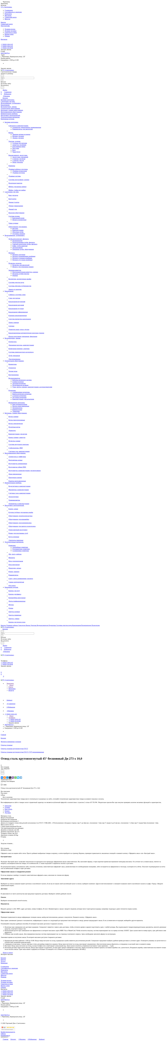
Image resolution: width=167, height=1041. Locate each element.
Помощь (3, 977)
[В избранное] (2, 771)
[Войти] (2, 670)
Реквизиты (8, 14)
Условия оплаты (10, 29)
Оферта (3, 1034)
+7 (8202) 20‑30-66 (7, 48)
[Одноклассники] (4, 777)
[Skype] (18, 777)
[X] (10, 777)
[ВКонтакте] (2, 777)
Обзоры (7, 36)
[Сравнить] (2, 773)
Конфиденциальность (8, 1032)
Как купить (8, 809)
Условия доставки (10, 31)
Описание (8, 806)
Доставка (8, 812)
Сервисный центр (11, 17)
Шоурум (7, 19)
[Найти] (2, 87)
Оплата (7, 811)
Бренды (3, 959)
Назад (11, 685)
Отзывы (7, 807)
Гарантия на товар (11, 32)
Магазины (8, 15)
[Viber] (13, 777)
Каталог (3, 958)
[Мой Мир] (7, 777)
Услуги (3, 961)
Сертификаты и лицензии (13, 12)
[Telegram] (21, 777)
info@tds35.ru (5, 53)
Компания (4, 963)
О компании (9, 10)
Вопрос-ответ (9, 34)
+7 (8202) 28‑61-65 (7, 44)
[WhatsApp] (15, 777)
